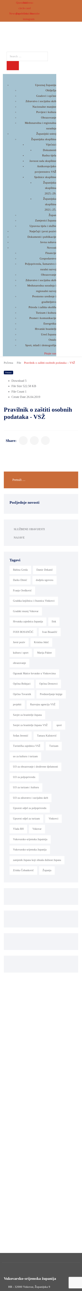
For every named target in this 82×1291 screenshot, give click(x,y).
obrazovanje (19, 663)
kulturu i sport (20, 652)
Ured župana (48, 334)
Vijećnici (51, 144)
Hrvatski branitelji (45, 328)
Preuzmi (8, 372)
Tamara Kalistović (47, 735)
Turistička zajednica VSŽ (26, 746)
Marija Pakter (44, 652)
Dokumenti (49, 150)
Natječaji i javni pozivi (42, 231)
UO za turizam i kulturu (26, 787)
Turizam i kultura (46, 312)
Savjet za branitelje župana (27, 715)
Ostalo (52, 339)
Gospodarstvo (48, 258)
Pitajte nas (50, 353)
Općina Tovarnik (22, 694)
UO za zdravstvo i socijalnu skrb (30, 797)
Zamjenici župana (45, 220)
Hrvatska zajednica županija (28, 621)
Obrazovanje (48, 117)
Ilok (54, 621)
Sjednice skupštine (45, 177)
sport (59, 725)
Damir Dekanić (44, 569)
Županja (47, 870)
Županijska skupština (43, 139)
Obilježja (51, 90)
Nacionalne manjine (44, 106)
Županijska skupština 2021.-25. (49, 204)
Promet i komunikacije (42, 318)
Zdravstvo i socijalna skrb (41, 101)
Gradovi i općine (46, 95)
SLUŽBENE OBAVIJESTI (29, 529)
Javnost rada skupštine (42, 160)
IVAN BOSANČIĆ (23, 632)
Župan (52, 215)
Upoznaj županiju (45, 85)
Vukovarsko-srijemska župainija (30, 839)
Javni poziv (19, 642)
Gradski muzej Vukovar (26, 611)
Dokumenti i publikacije (41, 236)
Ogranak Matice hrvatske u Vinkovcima (34, 673)
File (19, 362)
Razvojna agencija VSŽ (42, 704)
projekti (17, 704)
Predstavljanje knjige (51, 694)
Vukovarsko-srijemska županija (30, 849)
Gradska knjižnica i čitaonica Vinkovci (34, 600)
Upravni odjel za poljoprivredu (29, 808)
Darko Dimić (20, 580)
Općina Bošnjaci (22, 683)
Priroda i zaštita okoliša (42, 307)
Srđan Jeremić (20, 735)
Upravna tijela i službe (43, 225)
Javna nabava (48, 242)
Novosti (51, 247)
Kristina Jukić (41, 642)
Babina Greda (20, 569)
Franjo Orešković (22, 590)
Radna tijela (49, 155)
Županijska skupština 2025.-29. (49, 188)
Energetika (49, 323)
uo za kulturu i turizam (25, 756)
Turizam (53, 746)
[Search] (13, 65)
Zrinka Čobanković (23, 870)
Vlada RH (18, 828)
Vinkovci (53, 818)
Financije (50, 253)
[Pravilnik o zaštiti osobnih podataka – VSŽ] (23, 440)
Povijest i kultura (46, 112)
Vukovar (37, 828)
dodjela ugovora (44, 580)
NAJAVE (19, 537)
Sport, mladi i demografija (40, 345)
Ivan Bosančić (49, 632)
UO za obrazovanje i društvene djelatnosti (35, 766)
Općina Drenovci (48, 683)
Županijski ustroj (46, 133)
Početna (8, 362)
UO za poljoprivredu (24, 777)
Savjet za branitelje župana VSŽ (30, 725)
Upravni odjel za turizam (26, 818)
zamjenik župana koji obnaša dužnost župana (37, 860)
